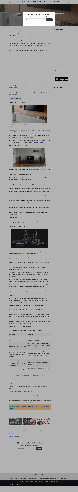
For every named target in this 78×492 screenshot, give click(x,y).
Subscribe (50, 19)
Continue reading (39, 23)
